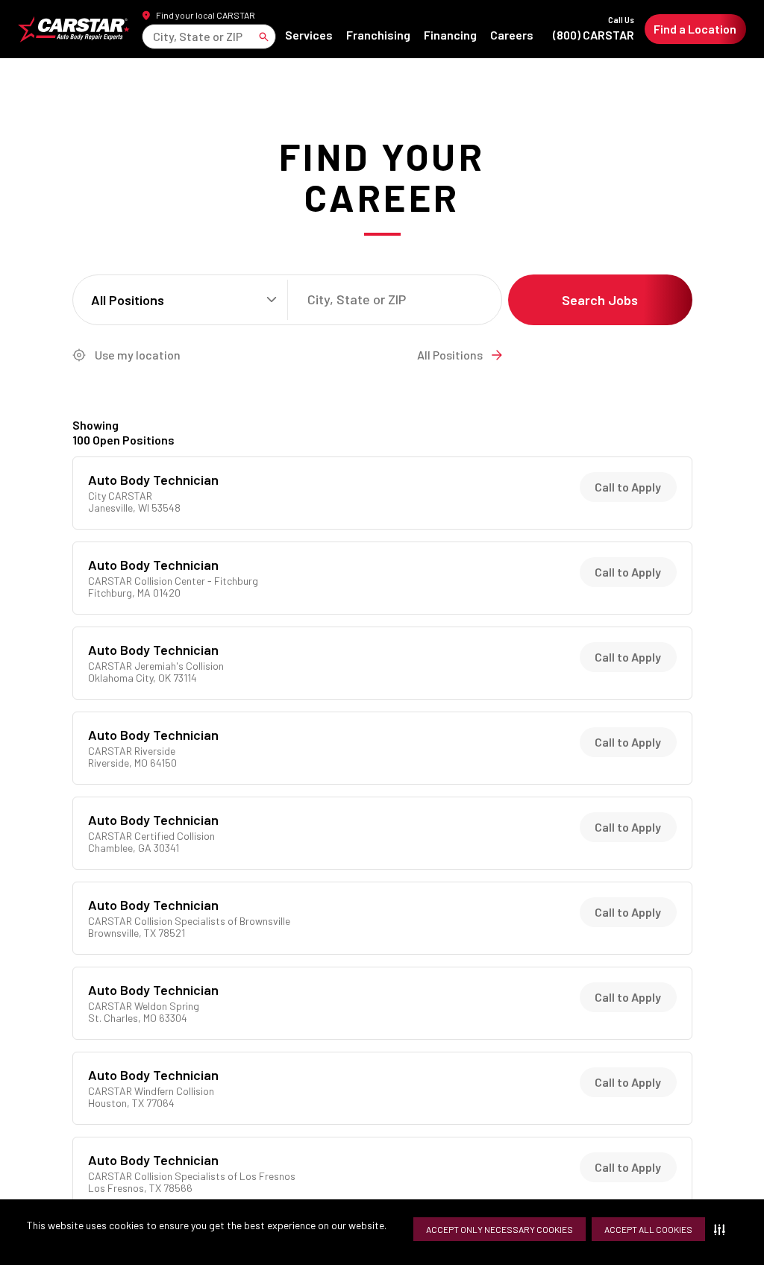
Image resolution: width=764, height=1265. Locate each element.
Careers (511, 35)
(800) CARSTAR (593, 29)
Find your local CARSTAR (205, 15)
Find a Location (695, 29)
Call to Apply (628, 487)
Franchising (378, 35)
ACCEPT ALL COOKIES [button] (648, 1229)
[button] (722, 1229)
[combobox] (154, 36)
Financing (450, 35)
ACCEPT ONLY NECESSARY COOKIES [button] (499, 1229)
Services (309, 35)
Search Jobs (600, 300)
